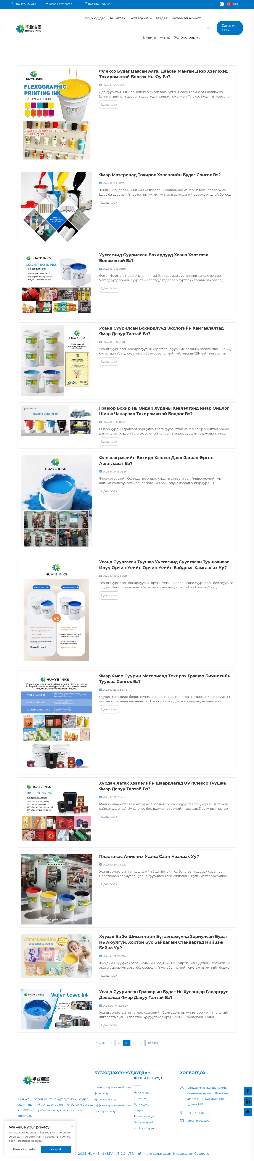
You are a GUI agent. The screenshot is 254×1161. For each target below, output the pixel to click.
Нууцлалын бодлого (191, 1153)
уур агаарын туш (106, 1099)
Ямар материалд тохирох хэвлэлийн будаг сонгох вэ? (160, 174)
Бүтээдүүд (138, 18)
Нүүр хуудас (94, 18)
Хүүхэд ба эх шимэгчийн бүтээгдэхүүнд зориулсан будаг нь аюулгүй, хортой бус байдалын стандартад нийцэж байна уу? (163, 942)
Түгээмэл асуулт (186, 18)
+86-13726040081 (26, 4)
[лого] (28, 28)
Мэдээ (162, 18)
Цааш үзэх (109, 104)
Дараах (153, 1043)
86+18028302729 (100, 4)
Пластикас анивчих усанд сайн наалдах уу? (149, 856)
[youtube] (248, 1112)
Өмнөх (100, 1043)
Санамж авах (228, 27)
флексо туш (102, 1093)
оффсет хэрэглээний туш (112, 1105)
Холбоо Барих (187, 37)
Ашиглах (118, 18)
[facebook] (248, 1091)
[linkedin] (248, 1101)
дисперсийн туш (106, 1111)
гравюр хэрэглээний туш (112, 1087)
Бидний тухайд (156, 37)
